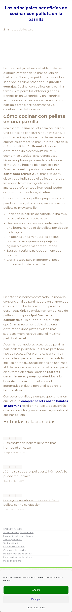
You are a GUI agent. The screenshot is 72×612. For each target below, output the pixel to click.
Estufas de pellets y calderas (18, 535)
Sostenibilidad (10, 543)
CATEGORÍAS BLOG (12, 528)
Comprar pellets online (14, 550)
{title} (29, 607)
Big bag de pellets (12, 560)
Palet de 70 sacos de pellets (17, 553)
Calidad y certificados (14, 546)
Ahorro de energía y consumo (18, 532)
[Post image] (12, 438)
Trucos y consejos (12, 539)
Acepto (36, 589)
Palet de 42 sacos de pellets (17, 557)
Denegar (36, 599)
